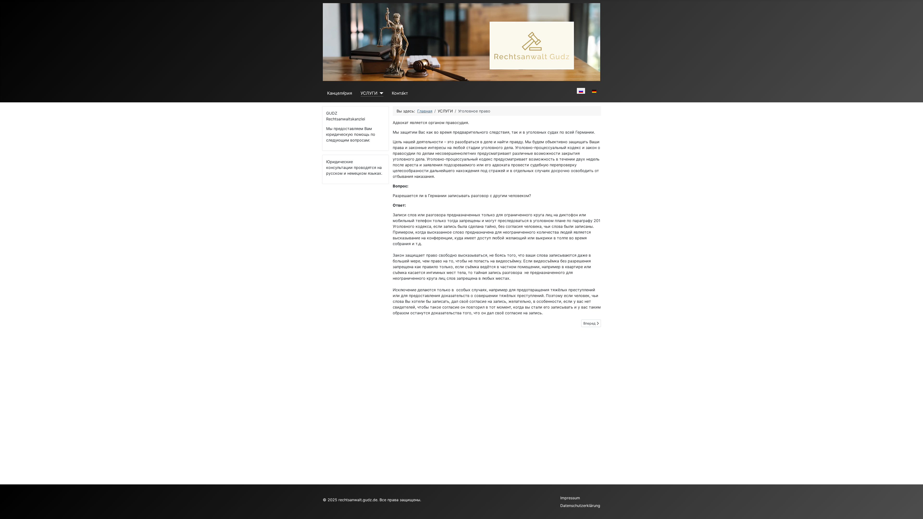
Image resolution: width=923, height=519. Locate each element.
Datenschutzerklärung (580, 505)
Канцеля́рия (339, 93)
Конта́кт (400, 93)
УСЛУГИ (369, 93)
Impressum (570, 497)
